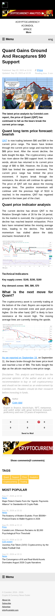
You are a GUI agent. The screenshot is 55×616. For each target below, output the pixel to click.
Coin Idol (17, 402)
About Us (6, 600)
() (28, 460)
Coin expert (7, 541)
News (4, 498)
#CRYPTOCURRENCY (28, 22)
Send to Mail (28, 433)
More (28, 32)
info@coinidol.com (10, 610)
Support (15, 477)
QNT (4, 140)
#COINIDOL (27, 25)
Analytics (34, 477)
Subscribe (6, 603)
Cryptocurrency (10, 482)
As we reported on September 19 (19, 357)
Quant (6, 477)
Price (40, 70)
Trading (23, 482)
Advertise (6, 607)
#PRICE (27, 29)
